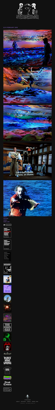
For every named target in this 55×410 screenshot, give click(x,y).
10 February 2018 (11, 27)
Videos (5, 220)
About (5, 216)
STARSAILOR (27, 399)
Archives (5, 218)
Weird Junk (6, 221)
